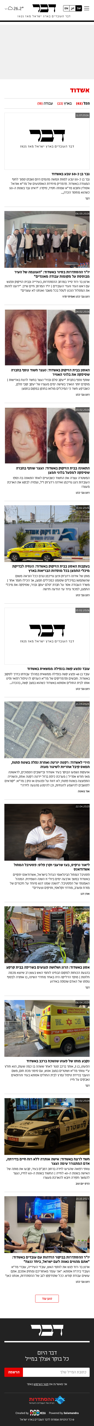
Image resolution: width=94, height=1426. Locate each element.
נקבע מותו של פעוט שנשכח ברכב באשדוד (58, 1061)
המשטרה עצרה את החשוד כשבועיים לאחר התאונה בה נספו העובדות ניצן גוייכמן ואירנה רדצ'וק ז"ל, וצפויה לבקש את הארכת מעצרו (48, 482)
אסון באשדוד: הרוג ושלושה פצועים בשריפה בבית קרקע (48, 967)
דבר (87, 198)
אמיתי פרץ (68, 296)
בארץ (64, 103)
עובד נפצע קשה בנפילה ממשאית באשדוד (58, 669)
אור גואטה (84, 791)
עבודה (45, 103)
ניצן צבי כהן (83, 296)
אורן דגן (85, 894)
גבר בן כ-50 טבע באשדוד (71, 174)
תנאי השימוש (41, 1384)
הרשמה (13, 1372)
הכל (83, 103)
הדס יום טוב (83, 1183)
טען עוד (47, 1298)
